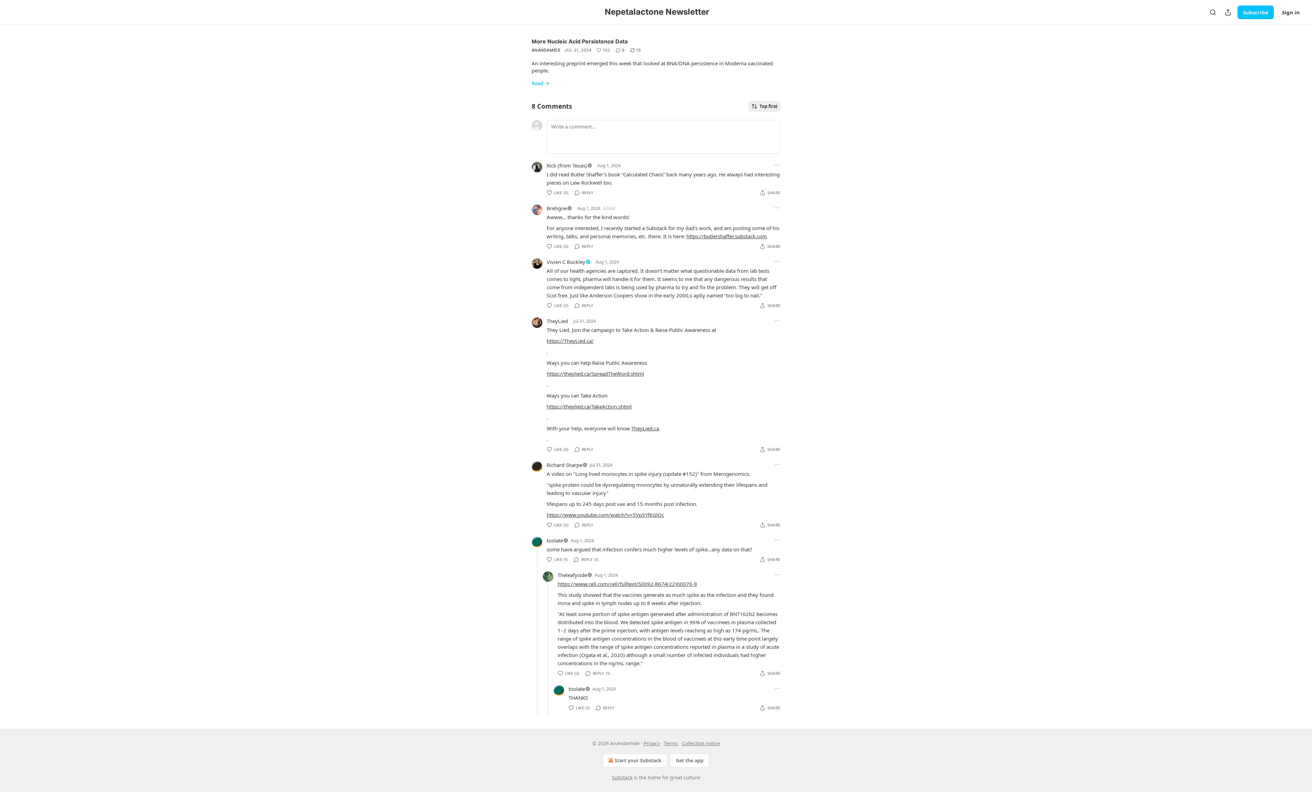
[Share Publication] (1228, 12)
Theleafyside (572, 575)
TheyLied (557, 321)
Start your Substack (638, 760)
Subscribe (1255, 12)
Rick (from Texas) (567, 165)
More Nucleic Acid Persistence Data (580, 41)
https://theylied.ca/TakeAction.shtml (589, 406)
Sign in (1291, 12)
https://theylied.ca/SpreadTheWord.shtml (595, 373)
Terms (671, 743)
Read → (540, 83)
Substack (622, 777)
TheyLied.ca (645, 428)
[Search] (1213, 12)
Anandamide (546, 50)
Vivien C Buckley (566, 261)
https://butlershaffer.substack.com (726, 236)
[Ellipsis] (776, 165)
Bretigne (557, 208)
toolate (555, 540)
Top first (769, 106)
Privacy (652, 743)
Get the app (689, 760)
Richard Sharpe (564, 464)
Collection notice (701, 743)
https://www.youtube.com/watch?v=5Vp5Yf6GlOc (605, 514)
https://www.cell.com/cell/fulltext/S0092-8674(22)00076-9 (627, 583)
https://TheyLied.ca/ (570, 340)
